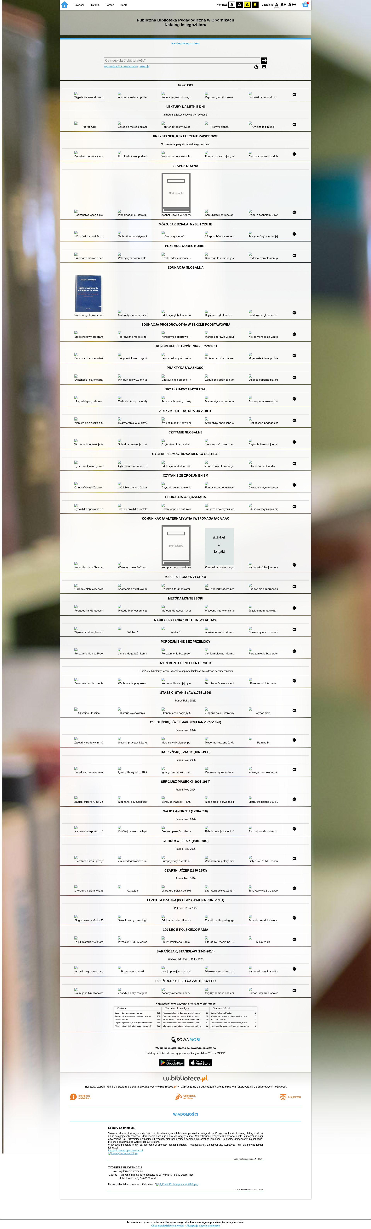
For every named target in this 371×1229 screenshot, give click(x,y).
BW (239, 4)
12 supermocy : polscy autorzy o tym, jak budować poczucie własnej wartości (197, 1019)
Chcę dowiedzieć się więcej (167, 1225)
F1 (283, 4)
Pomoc (110, 4)
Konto (124, 4)
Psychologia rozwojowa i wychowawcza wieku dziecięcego (141, 1023)
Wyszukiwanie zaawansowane (121, 66)
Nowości (78, 4)
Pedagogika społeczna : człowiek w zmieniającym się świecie (142, 1016)
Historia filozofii (121, 1019)
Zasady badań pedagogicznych (129, 1013)
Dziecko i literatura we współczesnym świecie (230, 1023)
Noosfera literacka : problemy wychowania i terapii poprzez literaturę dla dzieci (245, 1026)
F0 (277, 4)
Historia (94, 4)
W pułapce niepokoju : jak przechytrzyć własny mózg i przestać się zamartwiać (245, 1016)
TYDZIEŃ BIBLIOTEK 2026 (125, 1167)
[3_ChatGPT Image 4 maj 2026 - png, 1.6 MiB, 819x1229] (177, 1184)
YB (247, 4)
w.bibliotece (167, 1086)
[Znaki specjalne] (264, 66)
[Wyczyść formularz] (256, 66)
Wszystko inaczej (218, 1019)
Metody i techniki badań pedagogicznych (133, 1026)
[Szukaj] (264, 60)
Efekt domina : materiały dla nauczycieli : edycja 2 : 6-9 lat (188, 1026)
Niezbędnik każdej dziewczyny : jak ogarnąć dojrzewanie (188, 1013)
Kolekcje (144, 66)
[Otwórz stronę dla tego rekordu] (89, 94)
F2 (292, 4)
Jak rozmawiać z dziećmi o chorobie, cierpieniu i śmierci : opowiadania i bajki (197, 1023)
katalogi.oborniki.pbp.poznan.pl (125, 1150)
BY (255, 4)
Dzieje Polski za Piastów (221, 1013)
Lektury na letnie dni (121, 1127)
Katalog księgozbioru (185, 43)
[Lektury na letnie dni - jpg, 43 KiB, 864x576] (123, 1153)
